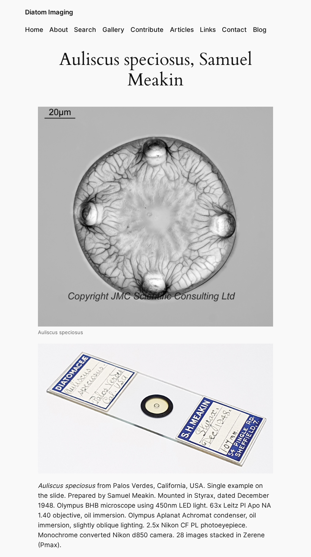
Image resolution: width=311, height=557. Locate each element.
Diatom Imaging (49, 12)
